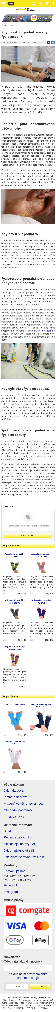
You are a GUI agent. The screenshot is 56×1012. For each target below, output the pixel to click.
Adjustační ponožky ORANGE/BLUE (15, 648)
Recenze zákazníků (18, 837)
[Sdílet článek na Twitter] (48, 42)
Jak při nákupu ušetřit (19, 850)
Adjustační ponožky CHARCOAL (15, 601)
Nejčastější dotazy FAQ (20, 844)
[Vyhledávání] (40, 3)
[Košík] (47, 3)
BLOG (8, 831)
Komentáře (8, 506)
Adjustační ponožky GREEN (15, 555)
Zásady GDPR (14, 817)
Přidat (40, 986)
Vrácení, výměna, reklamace (24, 803)
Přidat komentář (28, 535)
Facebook (11, 885)
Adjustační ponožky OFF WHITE (14, 742)
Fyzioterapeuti (34, 410)
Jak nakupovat (14, 790)
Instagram (11, 892)
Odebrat (17, 986)
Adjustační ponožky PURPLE (41, 601)
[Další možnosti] (53, 3)
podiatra (15, 246)
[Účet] (33, 3)
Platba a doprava (16, 797)
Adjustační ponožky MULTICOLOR (41, 555)
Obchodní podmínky (18, 810)
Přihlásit (44, 1008)
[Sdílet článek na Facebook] (53, 42)
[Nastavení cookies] (4, 1008)
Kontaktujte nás (14, 871)
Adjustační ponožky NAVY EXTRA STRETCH (41, 705)
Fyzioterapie (44, 330)
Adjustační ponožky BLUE (14, 704)
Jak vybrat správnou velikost (24, 857)
